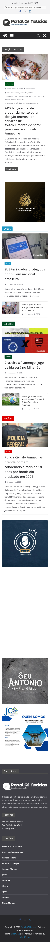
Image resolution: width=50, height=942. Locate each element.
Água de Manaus (9, 869)
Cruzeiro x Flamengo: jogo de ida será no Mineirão (24, 365)
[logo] (25, 778)
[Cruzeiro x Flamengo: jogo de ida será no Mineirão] (25, 340)
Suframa (6, 880)
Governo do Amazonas (12, 852)
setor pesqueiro (32, 103)
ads (8, 93)
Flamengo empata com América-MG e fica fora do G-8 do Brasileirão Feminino (33, 400)
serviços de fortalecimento (15, 103)
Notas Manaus (8, 903)
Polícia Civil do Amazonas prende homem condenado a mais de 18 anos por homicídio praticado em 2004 (24, 467)
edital (34, 96)
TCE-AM (5, 897)
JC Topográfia (8, 828)
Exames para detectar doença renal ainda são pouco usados (32, 307)
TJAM (4, 891)
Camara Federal (9, 857)
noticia (7, 99)
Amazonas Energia (10, 863)
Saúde (8, 263)
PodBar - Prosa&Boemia (12, 821)
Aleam (5, 886)
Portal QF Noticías (17, 99)
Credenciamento (11, 96)
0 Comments (30, 89)
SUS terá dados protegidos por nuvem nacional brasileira (25, 274)
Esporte (8, 357)
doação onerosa (25, 96)
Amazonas (9, 84)
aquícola (23, 93)
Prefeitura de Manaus (12, 846)
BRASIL (30, 93)
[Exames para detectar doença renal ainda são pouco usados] (10, 309)
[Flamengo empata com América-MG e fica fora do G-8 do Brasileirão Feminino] (10, 402)
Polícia (8, 451)
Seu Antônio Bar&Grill (12, 825)
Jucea (4, 874)
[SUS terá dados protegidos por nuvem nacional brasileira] (25, 246)
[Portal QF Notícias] (5, 35)
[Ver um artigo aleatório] (44, 35)
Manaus (41, 96)
